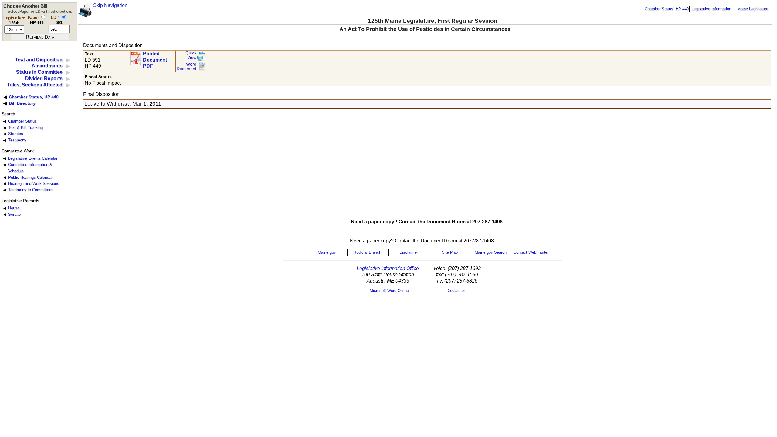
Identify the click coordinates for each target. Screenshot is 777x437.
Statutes (15, 133)
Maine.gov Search (491, 252)
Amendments (47, 65)
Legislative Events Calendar (32, 158)
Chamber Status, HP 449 (667, 9)
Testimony (17, 140)
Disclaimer (408, 252)
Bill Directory (22, 103)
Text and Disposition (39, 59)
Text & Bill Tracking (25, 127)
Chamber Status (22, 121)
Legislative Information (711, 9)
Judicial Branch (367, 252)
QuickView (190, 55)
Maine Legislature (752, 9)
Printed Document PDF (155, 58)
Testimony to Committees (30, 190)
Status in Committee (39, 72)
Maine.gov (327, 252)
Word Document (186, 66)
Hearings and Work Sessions (33, 183)
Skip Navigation (110, 5)
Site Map (450, 252)
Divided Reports (44, 78)
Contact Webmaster (531, 252)
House (13, 208)
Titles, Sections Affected (35, 84)
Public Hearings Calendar (30, 177)
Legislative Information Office (388, 268)
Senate (14, 214)
